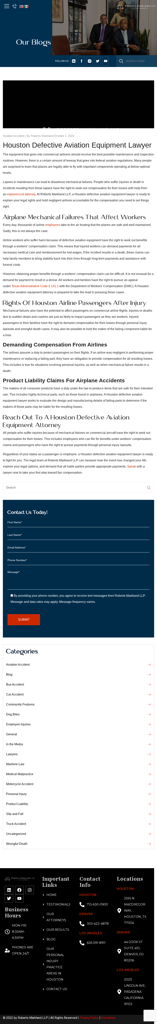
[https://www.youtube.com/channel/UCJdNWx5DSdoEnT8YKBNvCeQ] (105, 61)
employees (52, 224)
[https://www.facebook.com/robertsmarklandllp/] (81, 61)
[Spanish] (26, 6)
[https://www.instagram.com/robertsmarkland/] (90, 61)
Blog (9, 674)
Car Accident (15, 694)
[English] (21, 6)
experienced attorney (21, 194)
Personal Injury (16, 794)
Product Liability (17, 804)
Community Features (20, 704)
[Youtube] (19, 898)
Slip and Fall (14, 814)
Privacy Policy (89, 1018)
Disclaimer (108, 1018)
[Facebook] (19, 890)
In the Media (14, 744)
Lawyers (12, 754)
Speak (131, 466)
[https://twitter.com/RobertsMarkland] (73, 61)
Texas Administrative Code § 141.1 (35, 286)
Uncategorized (16, 833)
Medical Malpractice (19, 774)
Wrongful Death (16, 843)
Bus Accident (15, 684)
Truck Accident (16, 823)
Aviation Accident (13, 135)
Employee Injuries (18, 724)
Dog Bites (13, 714)
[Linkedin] (9, 890)
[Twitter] (9, 898)
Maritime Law (15, 764)
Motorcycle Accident (19, 784)
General (11, 734)
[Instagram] (29, 890)
